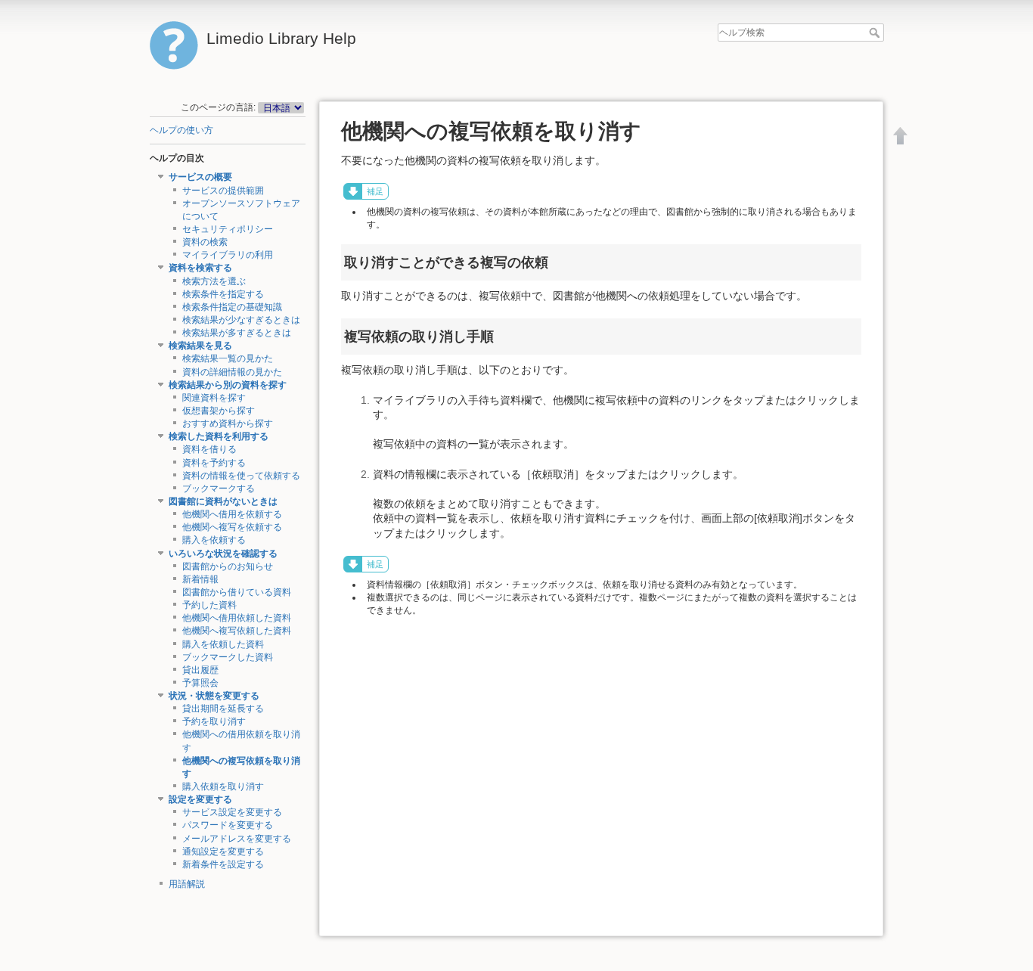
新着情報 (200, 579)
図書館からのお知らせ (227, 566)
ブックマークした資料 (227, 657)
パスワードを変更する (227, 825)
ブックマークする (218, 488)
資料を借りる (209, 449)
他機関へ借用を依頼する (232, 514)
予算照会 (200, 683)
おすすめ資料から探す (227, 423)
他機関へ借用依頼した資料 (236, 618)
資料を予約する (214, 463)
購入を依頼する (214, 540)
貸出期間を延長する (223, 708)
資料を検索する (200, 267)
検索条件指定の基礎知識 (232, 307)
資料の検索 (205, 242)
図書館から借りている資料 (236, 592)
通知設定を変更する (223, 851)
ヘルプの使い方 (181, 130)
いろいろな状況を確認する (223, 553)
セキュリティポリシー (227, 229)
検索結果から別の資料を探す (228, 385)
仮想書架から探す (218, 410)
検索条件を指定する (223, 294)
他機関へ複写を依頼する (232, 527)
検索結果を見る (200, 345)
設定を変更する (200, 799)
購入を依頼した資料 (223, 644)
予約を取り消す (214, 721)
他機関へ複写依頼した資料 (236, 630)
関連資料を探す (214, 397)
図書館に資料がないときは (223, 501)
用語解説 (187, 884)
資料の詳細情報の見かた (232, 372)
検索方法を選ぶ (214, 281)
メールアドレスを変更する (236, 838)
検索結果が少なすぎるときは (241, 320)
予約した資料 (209, 605)
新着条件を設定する (223, 864)
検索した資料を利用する (218, 436)
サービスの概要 (200, 177)
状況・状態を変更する (214, 695)
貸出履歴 (200, 670)
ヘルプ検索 (876, 32)
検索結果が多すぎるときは (236, 332)
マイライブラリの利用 (227, 255)
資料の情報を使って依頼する (241, 475)
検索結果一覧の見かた (227, 358)
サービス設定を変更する (232, 812)
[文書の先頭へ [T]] (901, 135)
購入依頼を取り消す (223, 786)
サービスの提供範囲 (223, 190)
